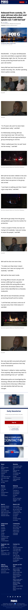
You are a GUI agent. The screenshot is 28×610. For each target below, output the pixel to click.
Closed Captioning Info (18, 558)
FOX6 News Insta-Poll (5, 476)
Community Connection (15, 534)
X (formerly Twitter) (5, 536)
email (20, 597)
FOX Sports (15, 515)
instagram (13, 597)
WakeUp (15, 486)
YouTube (3, 527)
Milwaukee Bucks (4, 514)
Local (2, 466)
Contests (15, 546)
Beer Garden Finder (17, 527)
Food (14, 496)
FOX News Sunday (17, 518)
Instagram (3, 530)
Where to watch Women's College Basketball (16, 583)
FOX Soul (15, 517)
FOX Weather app (16, 473)
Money (3, 486)
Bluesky (2, 535)
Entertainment (4, 472)
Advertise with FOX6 (5, 569)
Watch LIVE (16, 504)
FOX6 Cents (3, 489)
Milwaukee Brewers (5, 506)
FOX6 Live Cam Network (16, 471)
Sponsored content (5, 572)
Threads (2, 533)
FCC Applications (16, 557)
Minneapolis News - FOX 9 (5, 551)
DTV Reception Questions (16, 560)
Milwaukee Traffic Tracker (16, 500)
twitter (10, 597)
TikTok (2, 531)
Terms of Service (15, 429)
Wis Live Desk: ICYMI (17, 509)
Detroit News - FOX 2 (5, 553)
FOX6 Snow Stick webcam (16, 480)
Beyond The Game (5, 511)
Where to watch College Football (16, 570)
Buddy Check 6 (16, 530)
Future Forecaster (17, 477)
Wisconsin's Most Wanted (4, 468)
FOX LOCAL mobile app (5, 479)
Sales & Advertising (4, 565)
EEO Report (15, 553)
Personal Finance (4, 492)
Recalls (2, 490)
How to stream (16, 506)
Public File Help (16, 555)
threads (15, 597)
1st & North (3, 509)
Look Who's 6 (16, 490)
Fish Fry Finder (16, 528)
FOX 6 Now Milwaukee (5, 23)
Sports (3, 504)
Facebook (3, 528)
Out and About (16, 493)
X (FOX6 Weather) (5, 540)
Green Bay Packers (5, 507)
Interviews (15, 495)
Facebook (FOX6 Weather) (4, 538)
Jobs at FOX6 (15, 552)
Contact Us (16, 544)
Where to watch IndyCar (16, 577)
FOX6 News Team (17, 550)
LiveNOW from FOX (17, 512)
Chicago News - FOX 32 (5, 548)
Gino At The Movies (17, 498)
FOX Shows (15, 520)
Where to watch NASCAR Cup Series (17, 574)
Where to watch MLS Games (17, 589)
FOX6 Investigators (5, 470)
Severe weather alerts (17, 466)
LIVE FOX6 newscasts (17, 507)
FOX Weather (16, 474)
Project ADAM (16, 531)
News (2, 464)
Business (3, 494)
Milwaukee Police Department (15, 23)
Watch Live (22, 2)
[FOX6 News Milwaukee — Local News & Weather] (5, 2)
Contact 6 (3, 487)
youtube (18, 597)
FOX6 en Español (4, 481)
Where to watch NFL (17, 568)
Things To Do (16, 525)
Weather (15, 464)
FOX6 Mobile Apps (17, 549)
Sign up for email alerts (18, 547)
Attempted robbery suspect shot (8, 43)
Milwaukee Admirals (5, 515)
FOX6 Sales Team (5, 568)
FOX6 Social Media (4, 524)
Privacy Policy (15, 428)
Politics (2, 475)
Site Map (3, 482)
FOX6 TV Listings (16, 511)
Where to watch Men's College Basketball (17, 580)
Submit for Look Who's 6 (18, 488)
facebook (8, 597)
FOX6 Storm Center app (17, 468)
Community (16, 523)
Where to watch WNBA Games (18, 586)
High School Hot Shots (6, 512)
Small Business (4, 495)
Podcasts (3, 473)
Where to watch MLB (17, 572)
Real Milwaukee (16, 492)
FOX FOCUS (3, 571)
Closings (14, 476)
